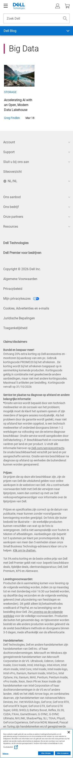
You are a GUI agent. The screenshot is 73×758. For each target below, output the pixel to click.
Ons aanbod (12, 197)
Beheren (6, 754)
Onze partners (13, 217)
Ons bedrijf (11, 207)
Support (9, 152)
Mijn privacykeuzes (17, 298)
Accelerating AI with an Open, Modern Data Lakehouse (18, 105)
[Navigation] (6, 6)
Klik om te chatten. (24, 550)
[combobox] (36, 18)
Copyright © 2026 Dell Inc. (22, 269)
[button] (57, 6)
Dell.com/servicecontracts (47, 448)
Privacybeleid (12, 289)
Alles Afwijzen (46, 753)
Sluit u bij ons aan (16, 162)
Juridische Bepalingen (19, 318)
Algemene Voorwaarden (20, 279)
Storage (10, 92)
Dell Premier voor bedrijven (22, 253)
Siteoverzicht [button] (12, 172)
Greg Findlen (12, 118)
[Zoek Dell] (65, 18)
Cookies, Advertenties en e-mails (26, 308)
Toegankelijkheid (15, 328)
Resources (10, 226)
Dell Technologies (16, 243)
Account (9, 142)
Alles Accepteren (63, 753)
